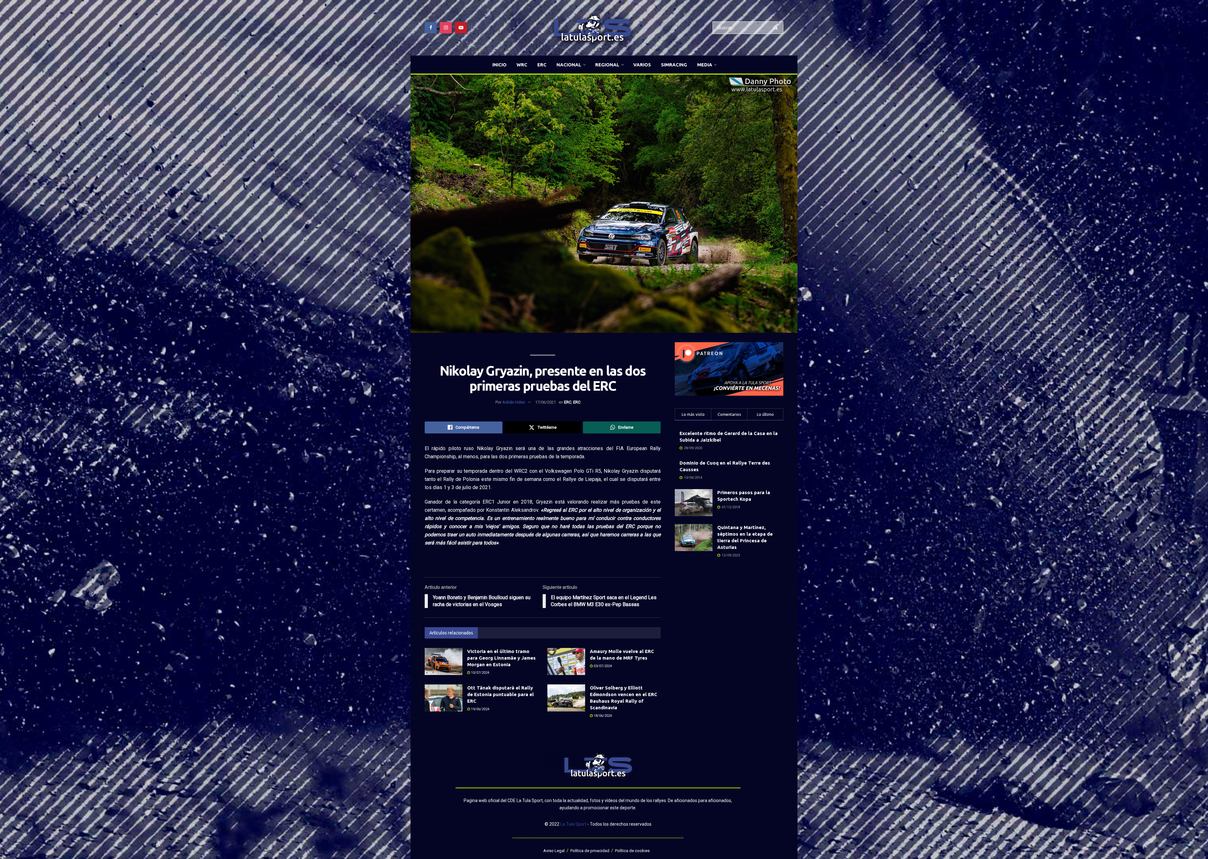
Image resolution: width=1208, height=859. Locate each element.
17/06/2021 (545, 402)
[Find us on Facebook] (431, 27)
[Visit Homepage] (592, 28)
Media (704, 64)
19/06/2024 (479, 709)
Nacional (568, 64)
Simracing (674, 64)
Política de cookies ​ (633, 850)
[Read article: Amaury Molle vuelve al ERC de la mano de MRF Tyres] (566, 661)
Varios (642, 64)
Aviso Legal (554, 850)
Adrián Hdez (513, 402)
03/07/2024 (602, 666)
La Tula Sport (573, 824)
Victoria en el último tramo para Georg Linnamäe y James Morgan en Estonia (501, 658)
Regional (607, 64)
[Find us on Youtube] (461, 27)
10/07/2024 (479, 673)
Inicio (499, 64)
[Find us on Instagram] (446, 27)
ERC (541, 64)
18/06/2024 (602, 716)
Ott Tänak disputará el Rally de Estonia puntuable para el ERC (500, 694)
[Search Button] (776, 27)
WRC (522, 64)
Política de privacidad (589, 850)
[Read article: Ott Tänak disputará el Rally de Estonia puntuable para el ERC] (443, 697)
